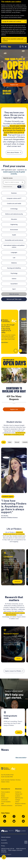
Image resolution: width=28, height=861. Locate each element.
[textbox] (14, 182)
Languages (14, 252)
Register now (14, 85)
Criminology (14, 209)
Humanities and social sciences (14, 240)
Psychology (14, 273)
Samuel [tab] (17, 442)
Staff (2, 803)
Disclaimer (4, 840)
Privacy (3, 845)
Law (14, 257)
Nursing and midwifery (14, 268)
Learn (18, 732)
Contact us (18, 792)
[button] (20, 46)
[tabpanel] (14, 482)
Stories (18, 658)
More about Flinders (13, 152)
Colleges (17, 799)
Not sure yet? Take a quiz (14, 299)
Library (17, 801)
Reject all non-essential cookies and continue (12, 40)
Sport (14, 289)
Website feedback (5, 837)
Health (14, 235)
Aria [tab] (3, 442)
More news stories (21, 757)
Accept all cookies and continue (11, 21)
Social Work (14, 284)
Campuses (17, 581)
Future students (5, 792)
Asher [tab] (9, 442)
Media (3, 796)
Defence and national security (14, 214)
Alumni (3, 794)
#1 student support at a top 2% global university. (15, 171)
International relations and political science (14, 246)
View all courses (14, 294)
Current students (5, 801)
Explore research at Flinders (13, 671)
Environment (14, 229)
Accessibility (4, 843)
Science (14, 278)
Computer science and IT (14, 198)
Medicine (14, 263)
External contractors (6, 805)
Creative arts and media (14, 203)
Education (14, 219)
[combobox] (14, 182)
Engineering (14, 224)
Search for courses (8, 178)
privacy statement (6, 10)
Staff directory (19, 798)
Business (14, 193)
